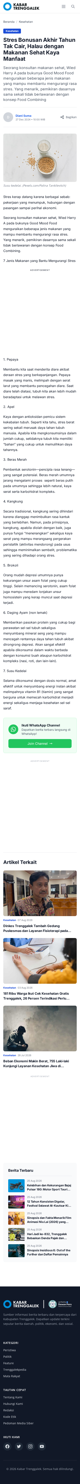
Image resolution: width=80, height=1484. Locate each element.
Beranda (9, 21)
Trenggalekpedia (14, 1370)
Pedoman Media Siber (18, 1423)
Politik (7, 1357)
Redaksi (8, 1410)
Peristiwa (9, 1350)
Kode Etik (9, 1417)
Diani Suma (23, 115)
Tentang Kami (12, 1397)
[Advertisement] (40, 312)
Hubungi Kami (13, 1404)
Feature (8, 1363)
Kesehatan (26, 21)
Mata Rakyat (11, 1376)
